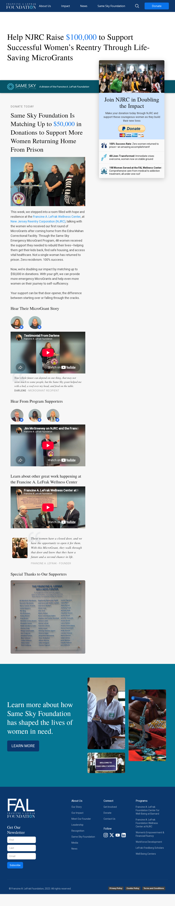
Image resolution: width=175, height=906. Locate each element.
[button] (45, 6)
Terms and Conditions (154, 888)
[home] (21, 6)
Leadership (77, 824)
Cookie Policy (133, 888)
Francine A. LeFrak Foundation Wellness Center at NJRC (147, 823)
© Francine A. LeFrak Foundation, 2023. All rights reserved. (40, 888)
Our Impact (77, 812)
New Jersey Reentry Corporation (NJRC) (38, 221)
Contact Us (109, 818)
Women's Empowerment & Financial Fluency (150, 834)
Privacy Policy (116, 888)
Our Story (76, 807)
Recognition (77, 830)
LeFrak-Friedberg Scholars (150, 847)
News (74, 848)
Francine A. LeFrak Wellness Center (57, 216)
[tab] (20, 323)
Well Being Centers (146, 853)
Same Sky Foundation (83, 836)
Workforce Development (149, 841)
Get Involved (110, 807)
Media (74, 842)
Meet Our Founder (81, 818)
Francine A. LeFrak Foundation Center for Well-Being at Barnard (147, 810)
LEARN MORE (23, 746)
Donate (156, 6)
